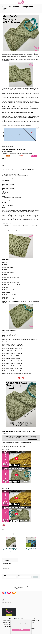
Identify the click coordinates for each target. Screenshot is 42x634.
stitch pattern (9, 628)
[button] (29, 621)
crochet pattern (5, 620)
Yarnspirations (32, 628)
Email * (19, 575)
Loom (3, 11)
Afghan (4, 618)
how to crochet (5, 622)
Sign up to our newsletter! (7, 563)
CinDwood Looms (26, 618)
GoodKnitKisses (33, 620)
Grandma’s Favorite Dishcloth (11, 91)
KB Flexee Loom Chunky (6, 175)
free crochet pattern (9, 620)
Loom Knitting (7, 627)
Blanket (15, 618)
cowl (29, 618)
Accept (21, 629)
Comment (35, 577)
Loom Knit (6, 624)
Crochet (34, 618)
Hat (38, 620)
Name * (5, 575)
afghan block (8, 618)
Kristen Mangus (5, 10)
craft (30, 618)
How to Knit (9, 622)
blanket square (20, 618)
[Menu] (1, 2)
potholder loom (5, 628)
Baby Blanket (12, 618)
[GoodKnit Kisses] (21, 2)
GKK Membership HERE (32, 439)
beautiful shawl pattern (25, 93)
